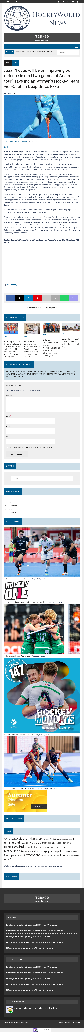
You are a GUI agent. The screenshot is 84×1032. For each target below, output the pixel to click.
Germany (36, 842)
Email (8, 426)
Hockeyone (64, 842)
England (14, 843)
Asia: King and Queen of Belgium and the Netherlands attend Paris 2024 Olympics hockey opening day (51, 348)
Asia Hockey (12, 284)
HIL (56, 843)
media (51, 847)
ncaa (63, 846)
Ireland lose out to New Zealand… (18, 579)
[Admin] (9, 1011)
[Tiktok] (63, 1)
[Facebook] (77, 1)
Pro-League (73, 851)
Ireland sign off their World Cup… (18, 656)
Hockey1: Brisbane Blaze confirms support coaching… (26, 602)
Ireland (35, 846)
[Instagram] (58, 1)
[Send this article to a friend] (46, 298)
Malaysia (45, 847)
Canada (52, 838)
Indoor (29, 847)
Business (45, 839)
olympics (47, 851)
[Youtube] (73, 1)
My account (76, 1022)
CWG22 (59, 839)
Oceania (39, 851)
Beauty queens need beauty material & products (39, 1007)
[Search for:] (42, 478)
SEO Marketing (45, 855)
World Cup (8, 859)
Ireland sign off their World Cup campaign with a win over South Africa (28, 936)
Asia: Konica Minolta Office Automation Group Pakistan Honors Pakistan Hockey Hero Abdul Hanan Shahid (32, 349)
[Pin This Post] (37, 298)
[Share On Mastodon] (73, 298)
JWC (40, 847)
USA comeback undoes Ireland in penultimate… (24, 788)
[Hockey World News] (42, 18)
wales (76, 855)
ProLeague (9, 855)
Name (8, 416)
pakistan (62, 851)
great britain (48, 842)
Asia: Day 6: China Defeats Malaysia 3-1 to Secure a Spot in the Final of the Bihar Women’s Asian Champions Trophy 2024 (12, 349)
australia (28, 838)
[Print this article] (55, 298)
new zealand (29, 851)
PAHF (54, 851)
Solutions (52, 855)
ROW (26, 855)
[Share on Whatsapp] (64, 298)
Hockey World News (19, 142)
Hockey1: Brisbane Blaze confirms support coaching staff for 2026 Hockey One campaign (34, 930)
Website (8, 437)
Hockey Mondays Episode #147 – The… (20, 734)
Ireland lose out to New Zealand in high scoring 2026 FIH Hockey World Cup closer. (32, 925)
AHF (6, 838)
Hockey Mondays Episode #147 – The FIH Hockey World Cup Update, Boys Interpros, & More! (35, 942)
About (16, 2)
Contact (8, 2)
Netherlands (13, 851)
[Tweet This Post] (19, 298)
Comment (9, 395)
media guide (57, 847)
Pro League (18, 855)
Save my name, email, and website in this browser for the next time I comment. (32, 447)
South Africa (63, 855)
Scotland (35, 855)
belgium (38, 838)
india (22, 846)
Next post (50, 308)
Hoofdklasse (11, 847)
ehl (6, 843)
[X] (68, 1)
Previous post (35, 308)
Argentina (13, 839)
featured (23, 843)
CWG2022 (64, 839)
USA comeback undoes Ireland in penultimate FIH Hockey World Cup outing (29, 948)
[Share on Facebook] (10, 298)
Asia (13, 93)
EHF (75, 838)
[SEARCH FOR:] (68, 53)
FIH (29, 843)
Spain (72, 855)
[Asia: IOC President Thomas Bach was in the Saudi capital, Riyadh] (71, 329)
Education (70, 839)
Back (6, 147)
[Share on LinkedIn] (28, 298)
